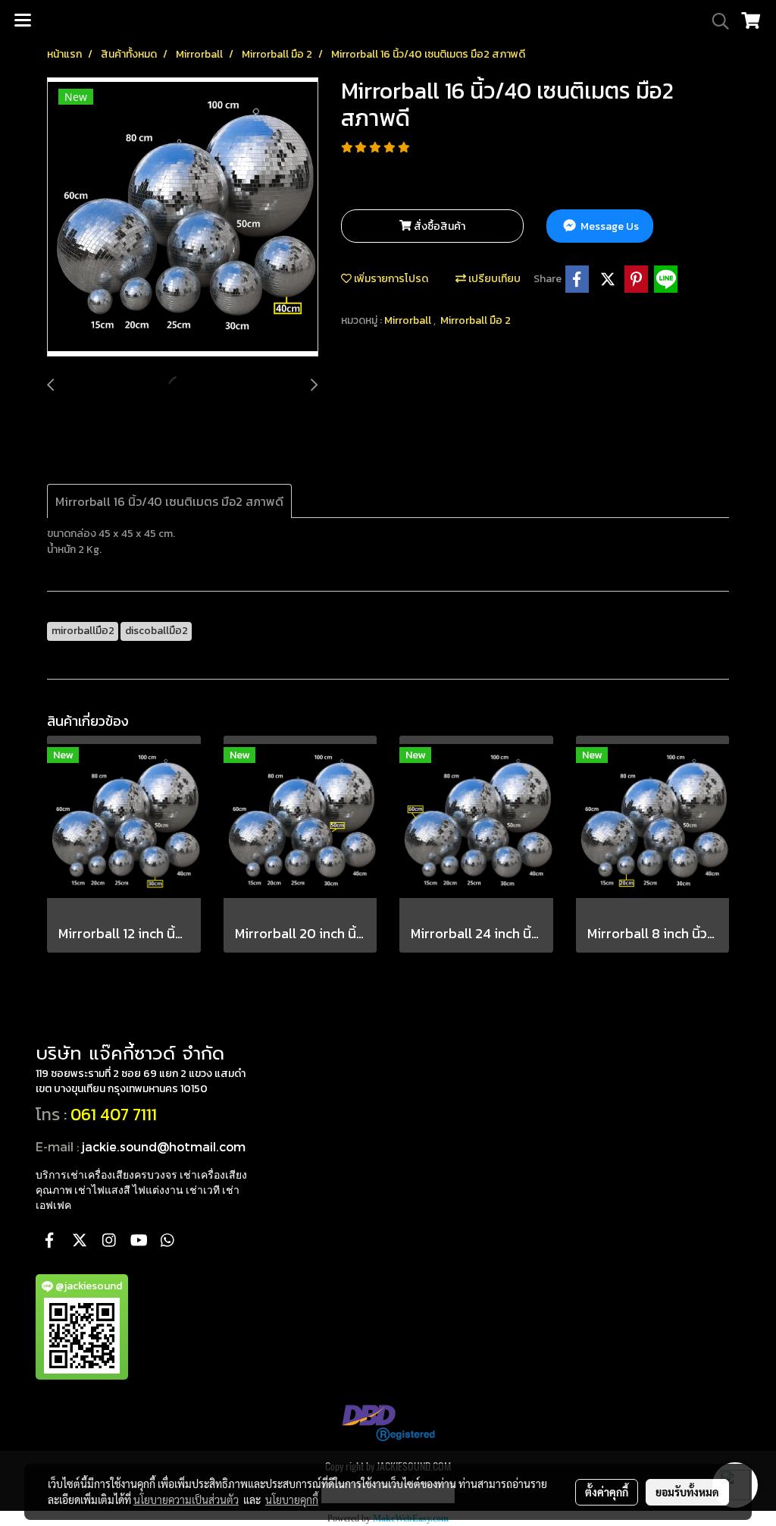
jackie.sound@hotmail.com (164, 1146)
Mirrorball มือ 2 (475, 320)
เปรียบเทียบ (493, 279)
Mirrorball (408, 320)
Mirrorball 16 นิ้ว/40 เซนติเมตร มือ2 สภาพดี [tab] (169, 501)
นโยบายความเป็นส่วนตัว (186, 1499)
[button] (715, 21)
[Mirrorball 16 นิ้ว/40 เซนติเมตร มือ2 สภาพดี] (183, 217)
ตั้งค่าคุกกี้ (606, 1492)
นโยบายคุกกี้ (291, 1499)
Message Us (608, 226)
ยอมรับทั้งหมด (687, 1492)
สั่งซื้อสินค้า (438, 226)
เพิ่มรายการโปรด (390, 279)
